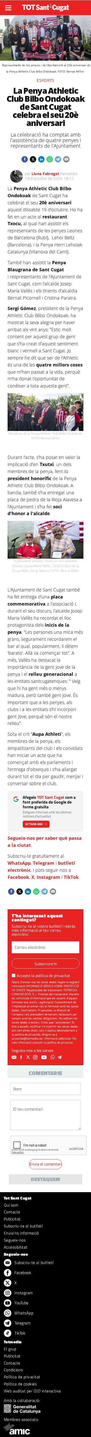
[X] (29, 1057)
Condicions (13, 1370)
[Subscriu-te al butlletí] (15, 1057)
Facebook (18, 877)
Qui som (11, 1205)
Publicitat (12, 1219)
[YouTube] (44, 1057)
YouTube (21, 1303)
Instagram (48, 877)
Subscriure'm (45, 964)
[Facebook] (22, 1057)
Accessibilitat (16, 1247)
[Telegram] (60, 1057)
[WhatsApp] (53, 1057)
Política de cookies (20, 1384)
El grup (10, 1349)
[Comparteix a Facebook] (24, 159)
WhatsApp (19, 863)
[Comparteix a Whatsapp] (50, 159)
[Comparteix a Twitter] (33, 159)
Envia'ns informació (21, 1233)
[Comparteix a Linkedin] (41, 159)
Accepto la (43, 976)
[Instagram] (36, 1057)
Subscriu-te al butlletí (23, 1226)
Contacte (12, 1212)
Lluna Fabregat (45, 174)
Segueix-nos (15, 1240)
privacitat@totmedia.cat (27, 1038)
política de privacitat (52, 976)
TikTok (71, 877)
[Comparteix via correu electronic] (66, 159)
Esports (45, 80)
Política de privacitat (22, 1377)
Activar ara (33, 824)
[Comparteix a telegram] (58, 159)
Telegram (43, 863)
